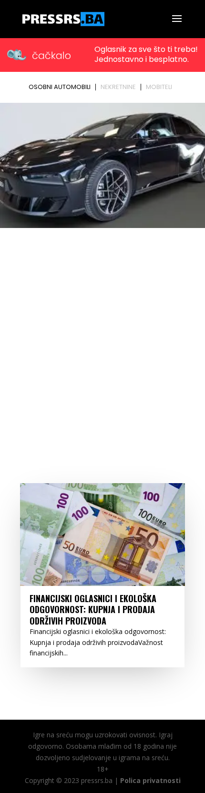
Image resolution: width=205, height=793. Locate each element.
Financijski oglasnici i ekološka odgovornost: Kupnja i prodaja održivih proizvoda (93, 609)
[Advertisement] (102, 338)
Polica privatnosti (150, 780)
